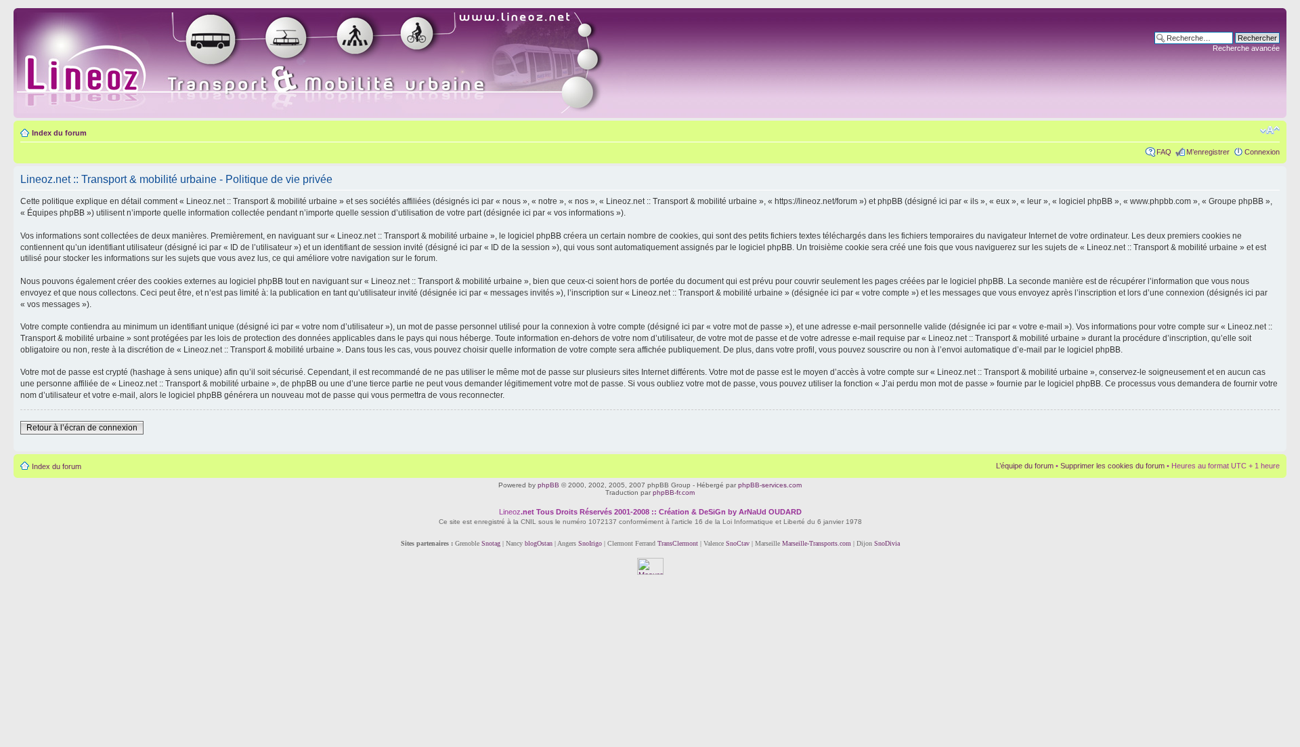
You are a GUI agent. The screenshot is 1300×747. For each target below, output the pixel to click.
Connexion (1262, 152)
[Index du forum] (326, 63)
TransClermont (677, 543)
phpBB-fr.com (674, 492)
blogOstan (538, 543)
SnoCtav (738, 543)
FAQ (1163, 152)
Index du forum (59, 133)
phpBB (548, 485)
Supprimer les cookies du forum (1112, 466)
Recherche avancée (1246, 48)
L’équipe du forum (1025, 466)
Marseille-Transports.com (817, 543)
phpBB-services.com (770, 485)
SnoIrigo (590, 543)
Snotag (490, 543)
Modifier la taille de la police (1270, 130)
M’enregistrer (1208, 152)
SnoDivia (887, 543)
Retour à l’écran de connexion (81, 427)
